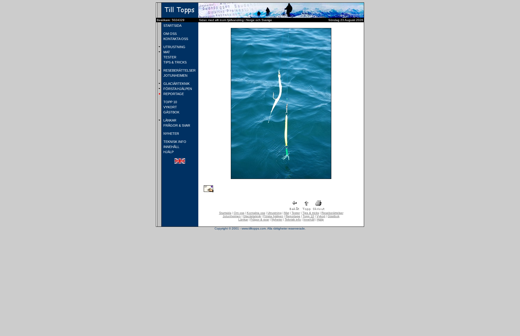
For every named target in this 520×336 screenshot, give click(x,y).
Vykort (321, 216)
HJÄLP (168, 152)
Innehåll (308, 219)
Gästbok (333, 216)
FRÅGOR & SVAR (176, 125)
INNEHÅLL (170, 147)
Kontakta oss (256, 212)
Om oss (239, 212)
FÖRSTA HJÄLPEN (177, 89)
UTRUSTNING (173, 47)
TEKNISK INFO (174, 141)
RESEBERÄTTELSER (179, 70)
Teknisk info (293, 219)
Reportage (293, 216)
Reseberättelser (332, 212)
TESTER (169, 57)
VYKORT (169, 107)
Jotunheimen (232, 216)
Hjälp (320, 219)
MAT (166, 52)
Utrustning (275, 212)
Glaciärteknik (252, 216)
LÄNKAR (169, 120)
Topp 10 (308, 216)
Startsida (225, 212)
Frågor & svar (259, 219)
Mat (286, 212)
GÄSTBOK (170, 112)
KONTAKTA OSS (175, 39)
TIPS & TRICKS (174, 62)
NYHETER (170, 133)
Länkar (243, 219)
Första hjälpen (273, 216)
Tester (296, 212)
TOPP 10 (169, 102)
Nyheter (276, 219)
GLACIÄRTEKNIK (176, 83)
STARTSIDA (171, 25)
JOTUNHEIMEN (174, 75)
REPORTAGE (173, 94)
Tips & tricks (310, 212)
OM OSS (169, 33)
